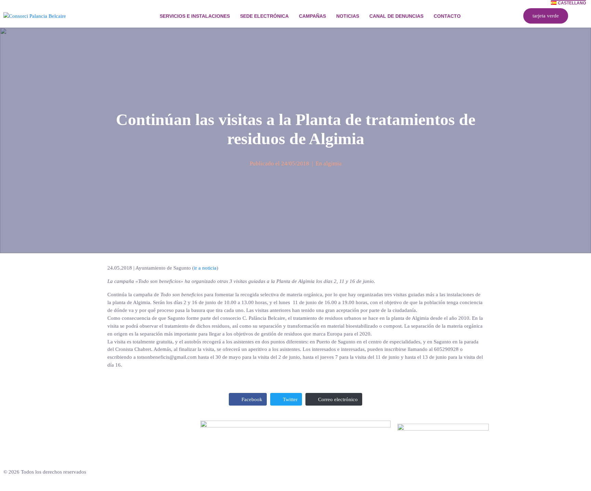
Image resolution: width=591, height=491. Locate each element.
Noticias (347, 16)
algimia (333, 163)
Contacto (447, 16)
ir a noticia (205, 268)
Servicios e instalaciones (195, 16)
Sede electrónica (264, 16)
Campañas (312, 16)
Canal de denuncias (396, 16)
